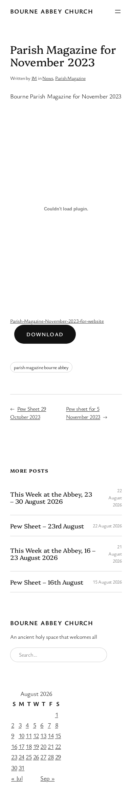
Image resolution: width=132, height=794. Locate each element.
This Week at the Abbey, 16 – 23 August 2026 (52, 554)
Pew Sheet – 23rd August (47, 525)
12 (36, 735)
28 (51, 757)
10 (22, 735)
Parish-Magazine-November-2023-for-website (57, 321)
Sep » (47, 778)
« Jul (17, 778)
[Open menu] (118, 11)
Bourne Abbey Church (51, 11)
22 (58, 746)
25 (29, 757)
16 (14, 746)
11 (29, 735)
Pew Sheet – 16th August (46, 582)
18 (29, 746)
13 (43, 735)
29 (58, 757)
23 (14, 757)
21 (51, 746)
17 (22, 746)
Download (45, 334)
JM (34, 78)
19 (36, 746)
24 (22, 757)
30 (14, 768)
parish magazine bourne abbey (41, 367)
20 (43, 746)
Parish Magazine (70, 78)
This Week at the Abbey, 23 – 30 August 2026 (51, 497)
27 (43, 757)
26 (36, 757)
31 (22, 768)
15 (58, 735)
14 (51, 735)
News (47, 78)
